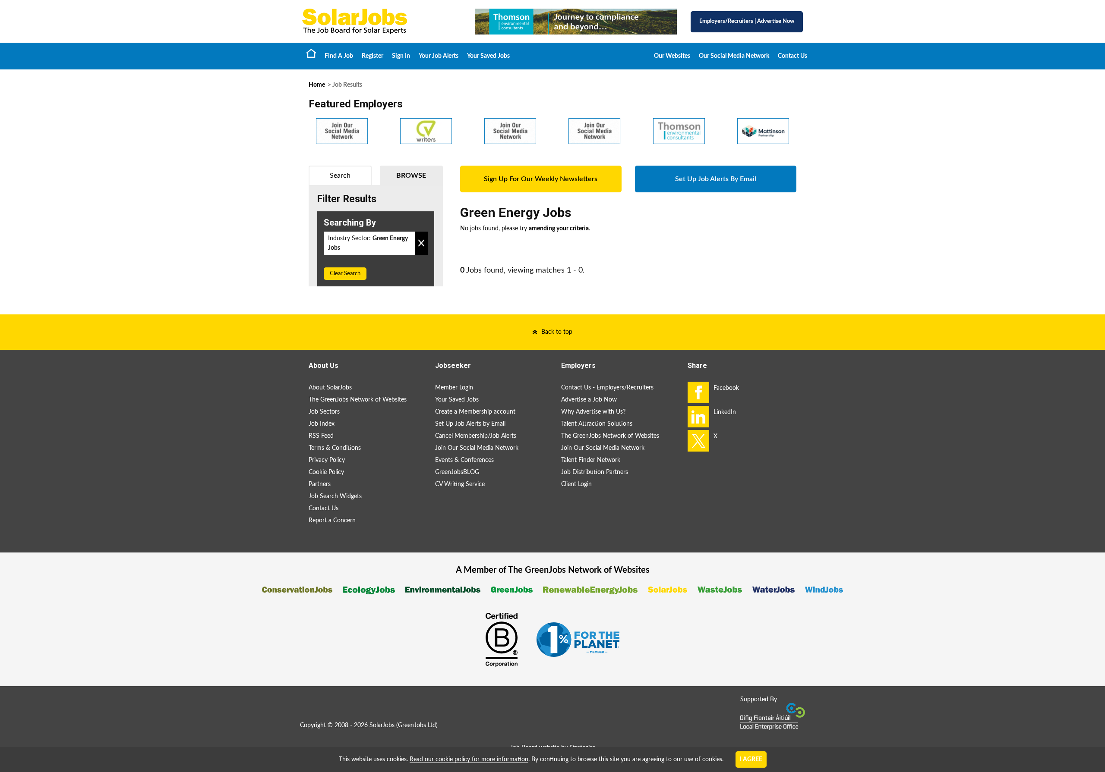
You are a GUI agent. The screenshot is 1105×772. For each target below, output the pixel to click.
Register (372, 56)
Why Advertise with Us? (593, 412)
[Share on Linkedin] (698, 416)
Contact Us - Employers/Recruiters (607, 388)
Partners (320, 484)
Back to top (556, 332)
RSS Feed (321, 436)
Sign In (401, 56)
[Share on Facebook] (698, 392)
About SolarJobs (330, 388)
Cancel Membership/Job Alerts (475, 436)
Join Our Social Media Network (476, 448)
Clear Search (345, 273)
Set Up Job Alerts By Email (715, 179)
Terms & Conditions (335, 448)
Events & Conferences (464, 460)
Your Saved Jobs (488, 56)
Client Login (576, 484)
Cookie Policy (326, 472)
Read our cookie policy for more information (469, 759)
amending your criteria (559, 229)
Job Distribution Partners (594, 472)
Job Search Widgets (335, 496)
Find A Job (339, 56)
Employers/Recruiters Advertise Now (746, 21)
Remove (421, 243)
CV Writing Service (460, 484)
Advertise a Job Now (589, 400)
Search (340, 175)
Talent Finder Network (590, 460)
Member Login (454, 388)
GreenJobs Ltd (417, 725)
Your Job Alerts (438, 56)
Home (311, 53)
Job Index (322, 424)
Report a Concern (332, 521)
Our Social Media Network (734, 56)
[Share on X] (698, 441)
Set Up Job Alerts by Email (470, 424)
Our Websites (672, 56)
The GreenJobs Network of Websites (358, 400)
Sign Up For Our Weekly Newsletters (540, 179)
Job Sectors (324, 412)
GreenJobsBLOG (457, 472)
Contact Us (792, 56)
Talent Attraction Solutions (596, 424)
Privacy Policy (327, 460)
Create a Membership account (475, 412)
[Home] (380, 21)
